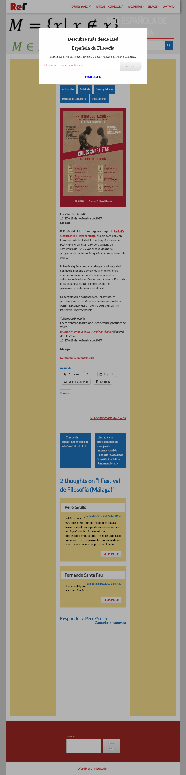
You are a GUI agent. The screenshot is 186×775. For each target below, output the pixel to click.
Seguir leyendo (93, 76)
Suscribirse (131, 66)
